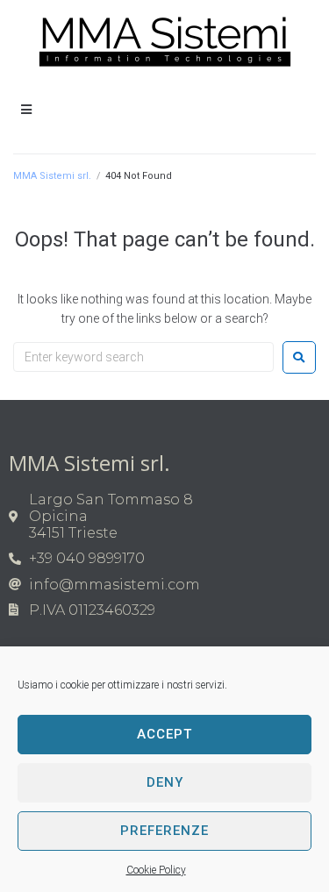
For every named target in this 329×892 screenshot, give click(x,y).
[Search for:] (143, 357)
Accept (164, 734)
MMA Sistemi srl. (52, 176)
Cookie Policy (156, 870)
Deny (165, 782)
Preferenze (164, 830)
